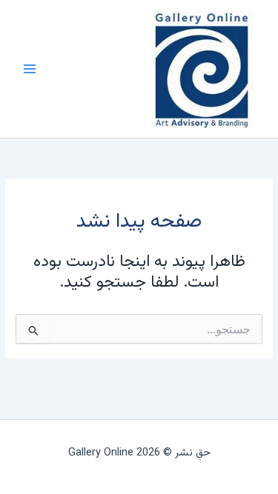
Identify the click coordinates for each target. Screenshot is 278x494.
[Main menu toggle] (29, 69)
